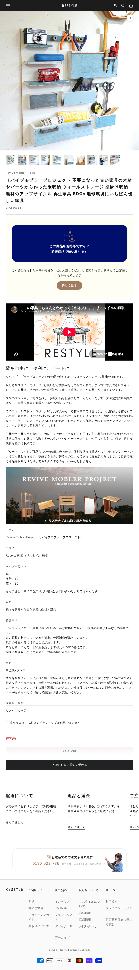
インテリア (62, 902)
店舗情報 (85, 913)
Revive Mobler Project (21, 172)
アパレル (61, 908)
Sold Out (69, 751)
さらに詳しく (15, 822)
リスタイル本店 (16, 711)
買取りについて (38, 926)
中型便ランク (15, 670)
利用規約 (111, 902)
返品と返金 (35, 908)
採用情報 (85, 920)
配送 (31, 902)
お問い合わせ (65, 591)
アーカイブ (62, 938)
